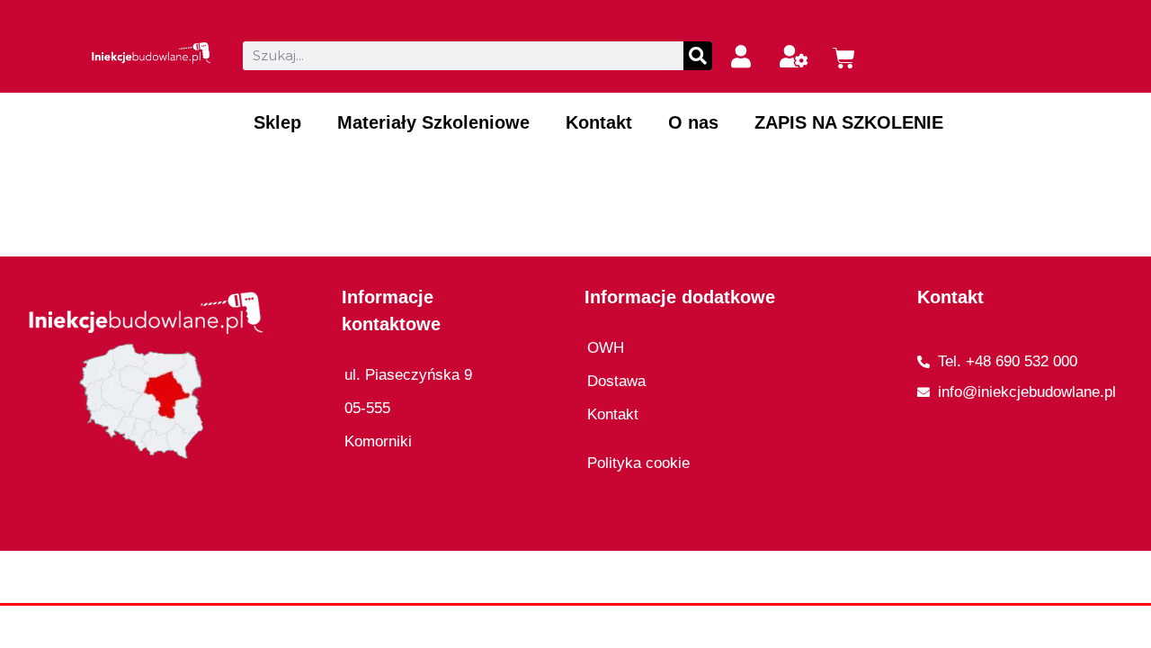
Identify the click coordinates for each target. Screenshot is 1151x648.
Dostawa (616, 381)
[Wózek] (844, 58)
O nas (693, 122)
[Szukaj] (697, 55)
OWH (605, 347)
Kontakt (599, 122)
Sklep (277, 122)
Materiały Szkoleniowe (433, 122)
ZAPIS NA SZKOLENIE (848, 122)
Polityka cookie (638, 463)
